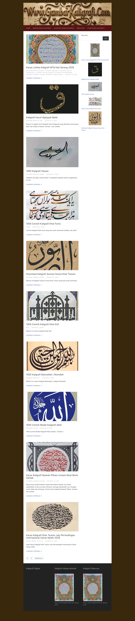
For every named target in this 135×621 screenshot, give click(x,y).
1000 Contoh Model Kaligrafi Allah (44, 425)
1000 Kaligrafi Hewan (37, 171)
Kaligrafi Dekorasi (51, 70)
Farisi (28, 227)
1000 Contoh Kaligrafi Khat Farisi (43, 223)
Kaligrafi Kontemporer (63, 72)
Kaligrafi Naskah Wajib (54, 74)
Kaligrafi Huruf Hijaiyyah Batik (42, 117)
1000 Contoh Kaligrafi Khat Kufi (42, 324)
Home (28, 28)
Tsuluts (40, 541)
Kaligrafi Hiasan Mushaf (44, 72)
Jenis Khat (81, 28)
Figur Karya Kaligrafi (96, 28)
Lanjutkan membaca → (34, 78)
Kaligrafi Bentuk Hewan (35, 174)
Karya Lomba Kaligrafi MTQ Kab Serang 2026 (50, 67)
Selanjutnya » (39, 558)
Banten (41, 70)
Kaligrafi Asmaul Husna (35, 277)
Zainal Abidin (31, 541)
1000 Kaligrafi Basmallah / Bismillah (45, 374)
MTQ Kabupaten (31, 70)
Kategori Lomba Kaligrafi (64, 28)
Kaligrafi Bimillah (33, 378)
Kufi (27, 327)
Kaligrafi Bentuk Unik (34, 120)
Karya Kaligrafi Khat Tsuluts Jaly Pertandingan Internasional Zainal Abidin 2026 (50, 536)
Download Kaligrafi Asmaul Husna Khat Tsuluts (50, 274)
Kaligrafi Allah (32, 428)
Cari (106, 38)
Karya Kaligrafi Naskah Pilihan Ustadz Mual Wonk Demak (52, 476)
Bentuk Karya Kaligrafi (42, 28)
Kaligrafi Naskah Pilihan (35, 74)
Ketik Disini (84, 35)
